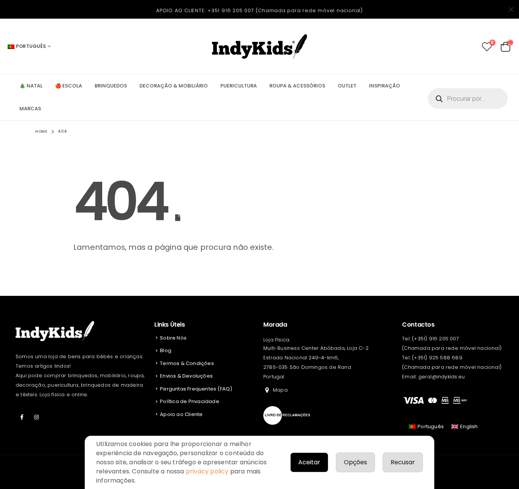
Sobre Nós (173, 337)
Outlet (347, 85)
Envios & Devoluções (186, 375)
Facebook (22, 417)
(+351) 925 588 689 (437, 357)
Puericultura (238, 85)
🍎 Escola (68, 85)
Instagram (36, 417)
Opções (355, 462)
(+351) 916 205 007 (435, 338)
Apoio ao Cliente (181, 414)
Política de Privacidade (189, 401)
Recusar (403, 462)
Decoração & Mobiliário (173, 85)
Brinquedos (111, 85)
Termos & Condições (187, 363)
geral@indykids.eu (441, 376)
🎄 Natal (31, 85)
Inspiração (384, 85)
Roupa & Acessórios (297, 85)
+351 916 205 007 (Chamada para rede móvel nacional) (285, 10)
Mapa (280, 390)
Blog (165, 350)
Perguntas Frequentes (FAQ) (196, 388)
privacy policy (207, 471)
